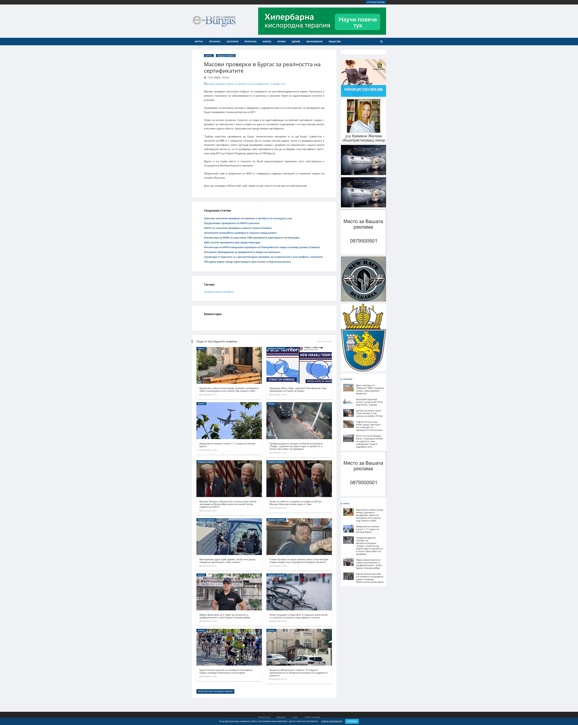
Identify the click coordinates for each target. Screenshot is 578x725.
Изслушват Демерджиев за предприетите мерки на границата (242, 252)
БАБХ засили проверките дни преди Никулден (232, 242)
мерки (218, 291)
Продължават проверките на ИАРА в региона (231, 223)
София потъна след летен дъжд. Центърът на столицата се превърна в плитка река (369, 425)
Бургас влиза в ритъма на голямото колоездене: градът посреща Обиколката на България (226, 671)
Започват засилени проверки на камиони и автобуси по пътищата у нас (248, 218)
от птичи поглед (375, 2)
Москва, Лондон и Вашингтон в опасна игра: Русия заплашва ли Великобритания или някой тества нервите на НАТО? (227, 504)
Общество (335, 41)
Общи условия (312, 717)
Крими (281, 41)
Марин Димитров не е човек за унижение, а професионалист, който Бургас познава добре (224, 616)
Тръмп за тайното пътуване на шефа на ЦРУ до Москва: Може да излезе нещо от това (295, 503)
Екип (295, 717)
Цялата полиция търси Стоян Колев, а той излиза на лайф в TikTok (369, 413)
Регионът (215, 41)
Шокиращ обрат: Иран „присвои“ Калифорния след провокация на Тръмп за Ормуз (297, 389)
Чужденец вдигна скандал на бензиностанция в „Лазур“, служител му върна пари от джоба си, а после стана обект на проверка (296, 446)
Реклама (281, 717)
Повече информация (331, 721)
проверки (209, 291)
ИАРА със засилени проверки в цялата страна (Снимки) (238, 228)
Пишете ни (264, 717)
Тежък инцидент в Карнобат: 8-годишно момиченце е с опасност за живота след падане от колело (298, 616)
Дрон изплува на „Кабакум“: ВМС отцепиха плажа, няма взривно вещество (370, 389)
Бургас (199, 41)
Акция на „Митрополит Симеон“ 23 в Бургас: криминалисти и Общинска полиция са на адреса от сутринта (298, 672)
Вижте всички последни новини (215, 691)
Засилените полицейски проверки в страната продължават (240, 232)
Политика (250, 41)
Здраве (296, 41)
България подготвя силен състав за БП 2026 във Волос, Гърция (369, 402)
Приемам (352, 721)
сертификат (228, 291)
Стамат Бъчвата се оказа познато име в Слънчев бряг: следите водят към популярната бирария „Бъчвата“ (299, 561)
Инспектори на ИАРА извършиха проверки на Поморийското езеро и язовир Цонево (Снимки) (262, 247)
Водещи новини (225, 56)
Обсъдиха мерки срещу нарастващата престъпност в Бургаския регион (247, 261)
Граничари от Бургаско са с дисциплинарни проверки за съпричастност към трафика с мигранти (263, 257)
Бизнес (267, 41)
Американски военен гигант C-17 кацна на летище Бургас (227, 445)
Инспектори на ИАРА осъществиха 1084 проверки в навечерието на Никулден (252, 237)
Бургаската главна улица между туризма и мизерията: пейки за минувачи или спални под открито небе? (229, 389)
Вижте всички (324, 341)
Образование (314, 41)
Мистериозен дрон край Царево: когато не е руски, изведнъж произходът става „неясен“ (227, 561)
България (232, 41)
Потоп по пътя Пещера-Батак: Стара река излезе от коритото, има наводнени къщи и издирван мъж (369, 441)
